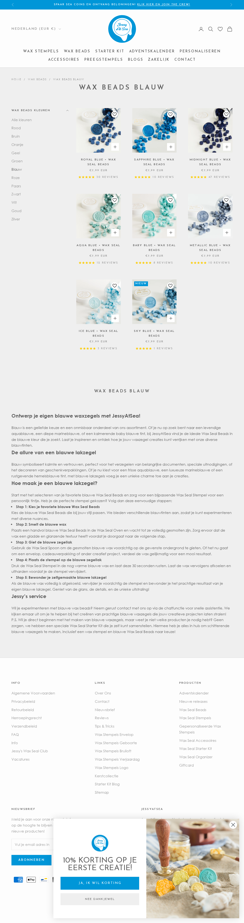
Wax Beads (77, 51)
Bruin (15, 136)
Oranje (17, 144)
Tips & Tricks (104, 726)
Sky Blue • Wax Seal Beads (154, 333)
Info (14, 743)
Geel (15, 153)
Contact (185, 60)
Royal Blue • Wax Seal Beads (98, 162)
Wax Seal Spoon (45, 548)
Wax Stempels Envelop (114, 734)
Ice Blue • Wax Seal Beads (98, 333)
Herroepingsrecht (26, 718)
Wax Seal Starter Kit (86, 626)
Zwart (16, 194)
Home (16, 79)
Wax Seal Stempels (195, 718)
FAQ (15, 734)
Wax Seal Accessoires (197, 740)
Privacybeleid (23, 701)
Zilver (15, 219)
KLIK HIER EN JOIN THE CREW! (163, 4)
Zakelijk (159, 60)
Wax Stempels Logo (111, 767)
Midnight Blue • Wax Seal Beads (210, 162)
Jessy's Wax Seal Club (29, 751)
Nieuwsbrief (105, 710)
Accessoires (64, 60)
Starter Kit (109, 51)
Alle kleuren (21, 120)
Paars (16, 186)
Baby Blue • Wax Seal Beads (154, 248)
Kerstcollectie (106, 776)
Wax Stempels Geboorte (116, 743)
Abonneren (31, 860)
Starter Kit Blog (107, 784)
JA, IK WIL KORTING (100, 883)
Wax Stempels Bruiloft (113, 751)
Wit (14, 202)
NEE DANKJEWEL (100, 899)
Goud (16, 211)
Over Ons (103, 693)
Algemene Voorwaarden (33, 693)
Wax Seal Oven (110, 530)
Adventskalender (152, 51)
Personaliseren (200, 51)
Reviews (102, 718)
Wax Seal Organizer (196, 757)
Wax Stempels (41, 51)
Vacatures (20, 759)
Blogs (135, 60)
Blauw (16, 169)
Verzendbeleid (24, 726)
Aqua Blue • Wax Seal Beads (98, 248)
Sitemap (102, 792)
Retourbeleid (22, 710)
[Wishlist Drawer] (220, 29)
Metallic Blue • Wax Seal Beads (210, 248)
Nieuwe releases (193, 701)
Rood (16, 128)
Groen (17, 161)
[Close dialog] (233, 825)
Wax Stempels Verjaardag (117, 759)
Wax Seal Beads (52, 512)
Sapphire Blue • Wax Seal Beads (154, 162)
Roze (15, 177)
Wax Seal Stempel (191, 495)
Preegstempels (103, 60)
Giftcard (186, 765)
